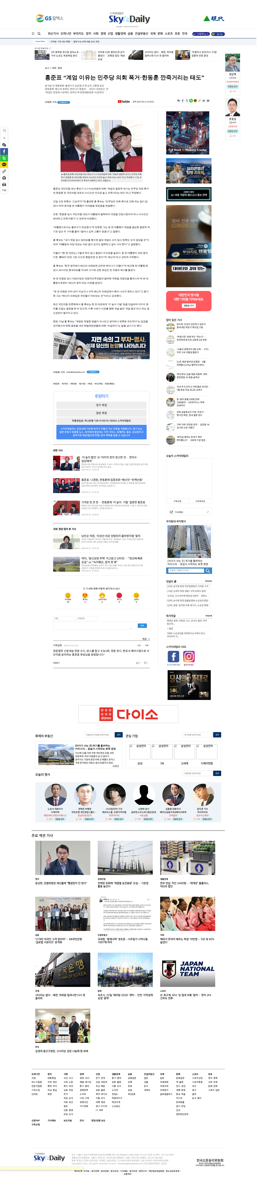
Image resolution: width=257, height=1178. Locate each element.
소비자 (83, 1094)
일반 (146, 1078)
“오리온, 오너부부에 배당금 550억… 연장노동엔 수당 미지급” (189, 596)
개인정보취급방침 (156, 1171)
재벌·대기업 (85, 1082)
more (208, 581)
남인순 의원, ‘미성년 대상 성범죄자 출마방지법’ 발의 (110, 536)
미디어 (179, 1098)
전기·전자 (100, 1078)
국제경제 (164, 1082)
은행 (130, 1082)
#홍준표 (56, 384)
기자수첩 (36, 1090)
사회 (95, 33)
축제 (183, 1090)
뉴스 (47, 68)
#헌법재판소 (110, 384)
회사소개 (78, 1171)
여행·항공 (100, 1102)
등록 (142, 625)
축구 (194, 1090)
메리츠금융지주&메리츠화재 (173, 812)
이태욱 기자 (57, 102)
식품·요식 (100, 1098)
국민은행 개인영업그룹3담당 (84, 812)
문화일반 (180, 1078)
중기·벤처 (116, 1078)
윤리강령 (105, 1171)
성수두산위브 (202, 815)
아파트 (147, 1090)
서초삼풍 (144, 815)
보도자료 (68, 1121)
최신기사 (53, 33)
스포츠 (169, 33)
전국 (82, 1121)
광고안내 (114, 1171)
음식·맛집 (180, 1106)
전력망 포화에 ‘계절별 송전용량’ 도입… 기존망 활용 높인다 (123, 885)
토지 (146, 1086)
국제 (153, 33)
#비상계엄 (98, 384)
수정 (139, 645)
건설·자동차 (101, 1082)
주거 (66, 1094)
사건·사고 (68, 1078)
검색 (118, 735)
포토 (177, 33)
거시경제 (84, 1106)
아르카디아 (114, 815)
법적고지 (143, 1171)
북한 (50, 1094)
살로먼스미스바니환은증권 (143, 812)
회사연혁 (95, 1171)
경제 (103, 33)
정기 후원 (101, 405)
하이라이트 (202, 812)
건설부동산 (141, 33)
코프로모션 (200, 501)
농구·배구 (197, 1098)
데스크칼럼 (37, 1082)
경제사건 (84, 1102)
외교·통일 (52, 1090)
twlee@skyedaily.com (75, 372)
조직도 (87, 1171)
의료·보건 (68, 1102)
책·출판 (179, 1082)
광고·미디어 (101, 1106)
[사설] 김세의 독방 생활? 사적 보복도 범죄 (186, 591)
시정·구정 (84, 1098)
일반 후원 (101, 413)
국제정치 (164, 1090)
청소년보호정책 (172, 1171)
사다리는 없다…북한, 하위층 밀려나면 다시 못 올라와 (60, 997)
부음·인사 (68, 1114)
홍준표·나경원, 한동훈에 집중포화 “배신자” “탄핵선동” (112, 480)
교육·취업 (68, 1090)
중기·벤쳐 (84, 1086)
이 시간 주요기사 (41, 48)
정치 (88, 33)
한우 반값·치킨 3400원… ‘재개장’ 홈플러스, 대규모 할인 (184, 885)
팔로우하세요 (188, 665)
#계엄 (90, 384)
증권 (130, 1086)
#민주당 (65, 384)
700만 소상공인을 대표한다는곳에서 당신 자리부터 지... (186, 635)
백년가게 (116, 1102)
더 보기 (116, 766)
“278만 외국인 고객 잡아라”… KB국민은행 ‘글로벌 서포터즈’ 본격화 (58, 941)
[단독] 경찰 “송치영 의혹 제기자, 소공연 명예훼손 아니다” (189, 605)
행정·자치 (52, 1086)
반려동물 (180, 1102)
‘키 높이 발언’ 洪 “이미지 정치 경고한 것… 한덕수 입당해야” (109, 459)
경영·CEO (84, 1078)
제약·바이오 (101, 1094)
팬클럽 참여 (59, 819)
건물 (146, 1082)
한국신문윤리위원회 (210, 1160)
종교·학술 (180, 1094)
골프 (194, 1094)
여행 (178, 1090)
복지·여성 (68, 1086)
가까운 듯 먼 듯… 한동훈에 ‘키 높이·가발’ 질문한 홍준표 (113, 502)
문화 (160, 33)
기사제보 (178, 512)
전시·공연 (180, 1086)
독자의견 (133, 1171)
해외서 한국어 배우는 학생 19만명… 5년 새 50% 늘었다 (74, 42)
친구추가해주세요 (173, 665)
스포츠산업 (197, 1078)
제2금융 (131, 1094)
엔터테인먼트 (182, 1114)
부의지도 (78, 33)
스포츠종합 (197, 1082)
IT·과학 (99, 1110)
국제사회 (164, 1086)
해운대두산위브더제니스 (55, 815)
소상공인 (116, 1106)
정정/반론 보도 (98, 1121)
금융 (130, 33)
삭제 (146, 645)
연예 (215, 1086)
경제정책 (84, 1090)
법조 (66, 1106)
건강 (178, 1110)
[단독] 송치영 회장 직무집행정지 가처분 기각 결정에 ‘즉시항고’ (189, 586)
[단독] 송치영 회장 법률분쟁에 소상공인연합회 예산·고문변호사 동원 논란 (189, 601)
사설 (34, 1078)
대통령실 (52, 1078)
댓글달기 (56, 663)
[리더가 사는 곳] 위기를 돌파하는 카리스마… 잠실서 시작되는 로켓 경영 (187, 562)
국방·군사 (68, 1098)
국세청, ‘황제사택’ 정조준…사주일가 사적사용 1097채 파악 (123, 941)
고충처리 (127, 1174)
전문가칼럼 (37, 1086)
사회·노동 (68, 1082)
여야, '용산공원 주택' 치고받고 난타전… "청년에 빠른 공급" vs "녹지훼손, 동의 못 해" (111, 560)
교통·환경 (68, 1110)
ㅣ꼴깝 (170, 629)
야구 (194, 1086)
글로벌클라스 (166, 1094)
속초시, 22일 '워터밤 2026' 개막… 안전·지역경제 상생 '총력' (125, 997)
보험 (130, 1090)
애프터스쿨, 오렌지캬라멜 (114, 812)
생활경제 (120, 33)
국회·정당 (57, 68)
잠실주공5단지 (85, 815)
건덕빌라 (173, 815)
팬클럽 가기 (189, 306)
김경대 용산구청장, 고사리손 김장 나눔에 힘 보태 (61, 1051)
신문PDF (36, 1121)
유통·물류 (100, 1090)
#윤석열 (82, 384)
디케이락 (55, 812)
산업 (110, 33)
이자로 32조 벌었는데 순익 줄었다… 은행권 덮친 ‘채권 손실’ (64, 56)
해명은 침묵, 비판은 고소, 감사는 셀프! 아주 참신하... (187, 622)
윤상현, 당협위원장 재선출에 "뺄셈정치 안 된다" (61, 883)
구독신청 (177, 501)
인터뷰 (35, 1094)
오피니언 (66, 33)
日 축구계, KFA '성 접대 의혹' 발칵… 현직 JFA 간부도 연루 (185, 997)
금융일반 (132, 1078)
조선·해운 (100, 1086)
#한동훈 (73, 384)
